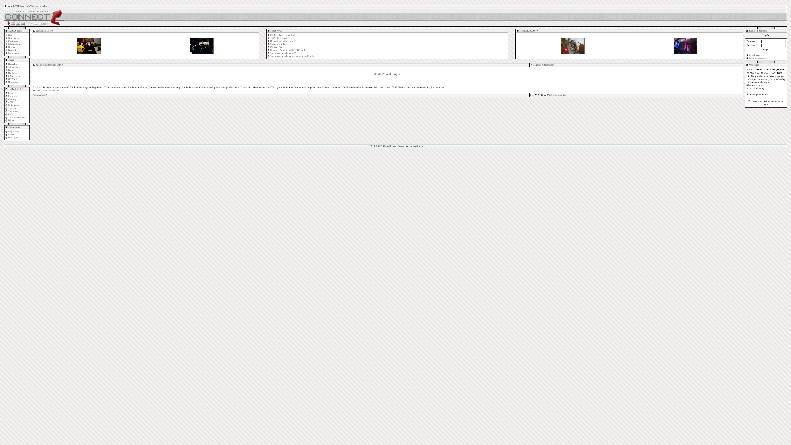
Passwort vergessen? (758, 58)
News (10, 35)
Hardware (13, 73)
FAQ (10, 114)
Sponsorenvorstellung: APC (283, 53)
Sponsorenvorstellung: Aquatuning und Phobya (293, 56)
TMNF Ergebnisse (279, 38)
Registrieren (14, 131)
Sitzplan (12, 108)
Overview (13, 64)
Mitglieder (13, 41)
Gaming (12, 70)
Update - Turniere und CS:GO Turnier (288, 50)
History (11, 47)
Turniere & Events (17, 117)
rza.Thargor (560, 95)
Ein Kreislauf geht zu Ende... (284, 35)
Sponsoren (13, 111)
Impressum (13, 53)
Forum (11, 135)
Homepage (13, 82)
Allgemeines (548, 65)
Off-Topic (13, 79)
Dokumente (13, 105)
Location (12, 96)
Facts (10, 93)
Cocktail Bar (276, 47)
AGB (10, 102)
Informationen (15, 44)
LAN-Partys (14, 76)
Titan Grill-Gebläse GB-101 (46, 90)
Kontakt (12, 50)
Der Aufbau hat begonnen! (283, 41)
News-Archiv (14, 38)
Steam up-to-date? (279, 44)
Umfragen (13, 137)
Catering (12, 99)
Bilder (11, 120)
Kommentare (39, 95)
